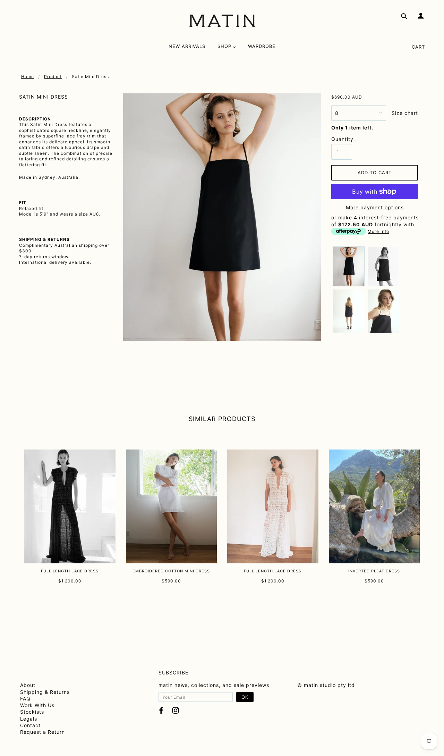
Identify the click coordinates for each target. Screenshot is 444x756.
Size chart (405, 113)
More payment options (375, 207)
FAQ (25, 699)
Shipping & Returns (45, 692)
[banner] (222, 20)
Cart (418, 47)
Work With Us (37, 705)
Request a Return (42, 732)
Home (27, 76)
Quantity (341, 139)
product (53, 76)
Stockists (32, 712)
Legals (28, 719)
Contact (30, 725)
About (27, 685)
